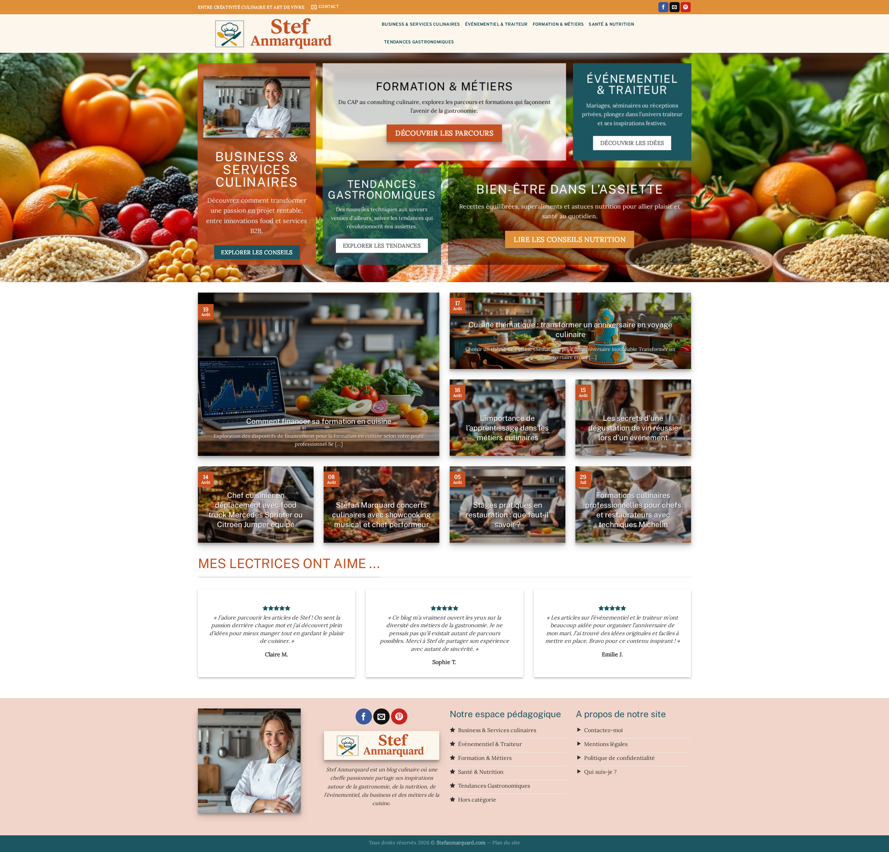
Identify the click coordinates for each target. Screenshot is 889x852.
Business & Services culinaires (421, 24)
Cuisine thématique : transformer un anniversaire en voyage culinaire (570, 329)
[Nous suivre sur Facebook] (663, 7)
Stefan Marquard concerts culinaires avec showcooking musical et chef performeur (381, 514)
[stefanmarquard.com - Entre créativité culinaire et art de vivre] (284, 33)
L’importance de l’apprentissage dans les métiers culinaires (507, 427)
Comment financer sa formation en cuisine (318, 421)
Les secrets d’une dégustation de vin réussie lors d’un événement (633, 427)
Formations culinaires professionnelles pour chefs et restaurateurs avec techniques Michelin (633, 510)
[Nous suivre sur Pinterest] (686, 7)
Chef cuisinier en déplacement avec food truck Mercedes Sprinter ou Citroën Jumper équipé (255, 510)
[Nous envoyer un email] (675, 7)
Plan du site (506, 842)
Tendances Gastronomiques (419, 42)
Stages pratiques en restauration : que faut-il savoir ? (507, 514)
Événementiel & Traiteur (496, 24)
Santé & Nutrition (611, 24)
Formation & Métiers (558, 24)
